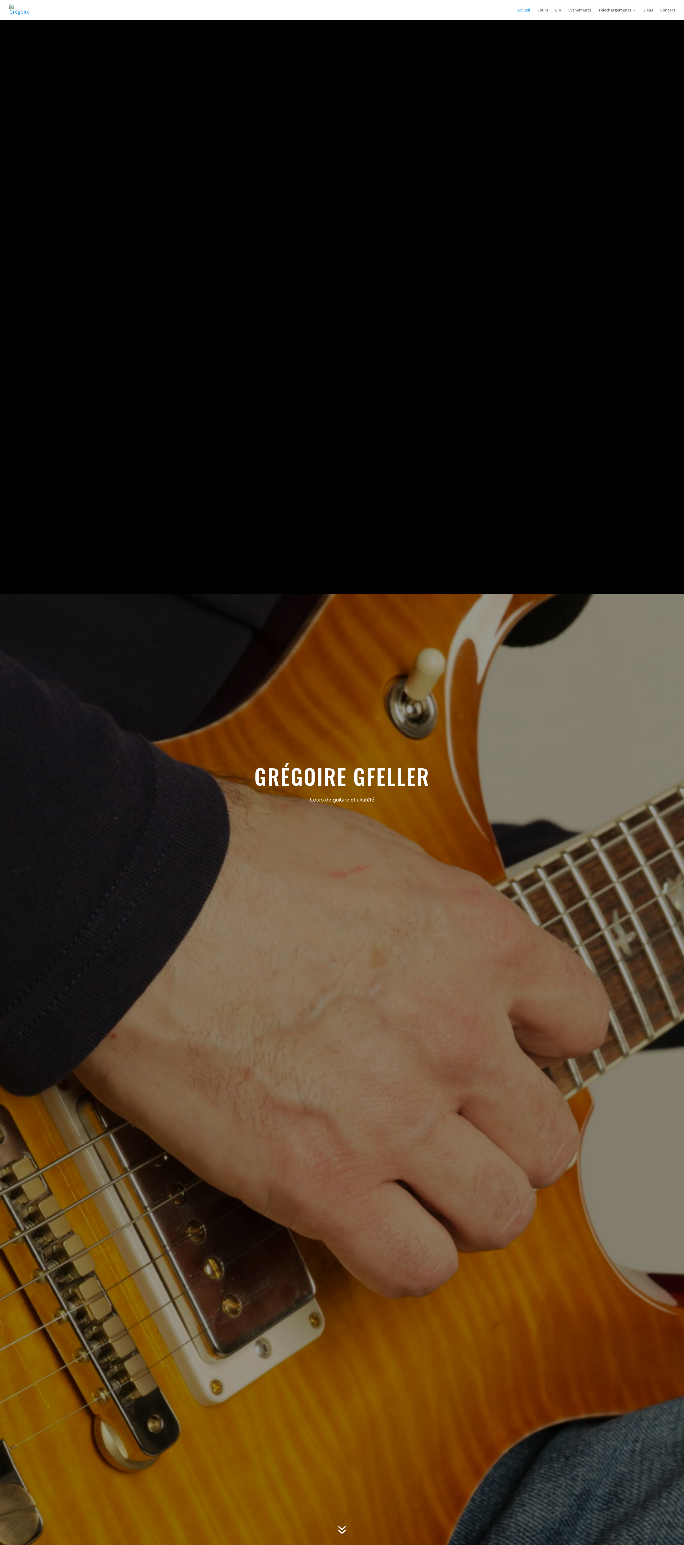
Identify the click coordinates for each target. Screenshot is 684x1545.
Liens (648, 10)
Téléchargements (614, 10)
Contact (667, 10)
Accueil (523, 10)
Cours (542, 10)
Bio (558, 10)
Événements (579, 10)
